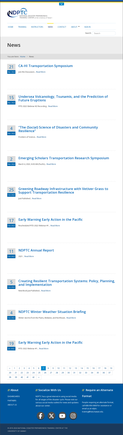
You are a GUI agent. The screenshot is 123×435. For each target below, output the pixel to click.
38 (10, 377)
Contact (62, 27)
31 (74, 372)
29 (63, 372)
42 (33, 377)
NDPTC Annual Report (36, 250)
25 (39, 372)
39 (16, 377)
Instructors (37, 27)
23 (28, 372)
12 (70, 368)
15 (88, 368)
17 (99, 368)
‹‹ (9, 368)
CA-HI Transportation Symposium (45, 65)
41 (28, 377)
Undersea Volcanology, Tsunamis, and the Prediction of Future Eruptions (63, 98)
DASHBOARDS (14, 396)
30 (69, 372)
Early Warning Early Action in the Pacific (50, 219)
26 (45, 372)
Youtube (62, 416)
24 (33, 372)
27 (51, 372)
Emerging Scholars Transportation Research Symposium (63, 158)
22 (22, 372)
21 (16, 372)
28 (57, 372)
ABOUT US (12, 405)
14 (82, 368)
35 (98, 372)
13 (76, 368)
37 (109, 372)
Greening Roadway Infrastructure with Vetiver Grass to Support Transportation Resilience (63, 190)
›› (38, 377)
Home (10, 27)
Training (22, 27)
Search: (88, 33)
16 (93, 368)
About (74, 27)
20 (10, 372)
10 (58, 368)
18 (105, 368)
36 (104, 372)
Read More (40, 72)
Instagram (73, 416)
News (50, 27)
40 (22, 377)
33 (86, 372)
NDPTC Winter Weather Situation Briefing (52, 311)
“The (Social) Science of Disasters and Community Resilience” (58, 129)
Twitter (51, 416)
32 (80, 372)
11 (64, 368)
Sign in (87, 27)
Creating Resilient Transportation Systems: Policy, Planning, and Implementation (66, 283)
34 (92, 372)
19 (111, 368)
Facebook (41, 416)
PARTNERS (12, 400)
